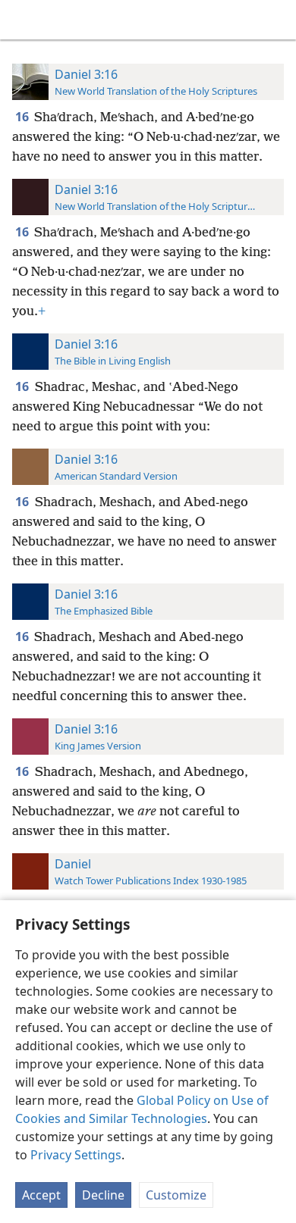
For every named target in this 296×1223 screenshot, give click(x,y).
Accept (41, 1195)
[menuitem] (23, 19)
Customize (176, 1195)
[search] (277, 20)
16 (23, 116)
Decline (103, 1195)
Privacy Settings (75, 1154)
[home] (23, 19)
